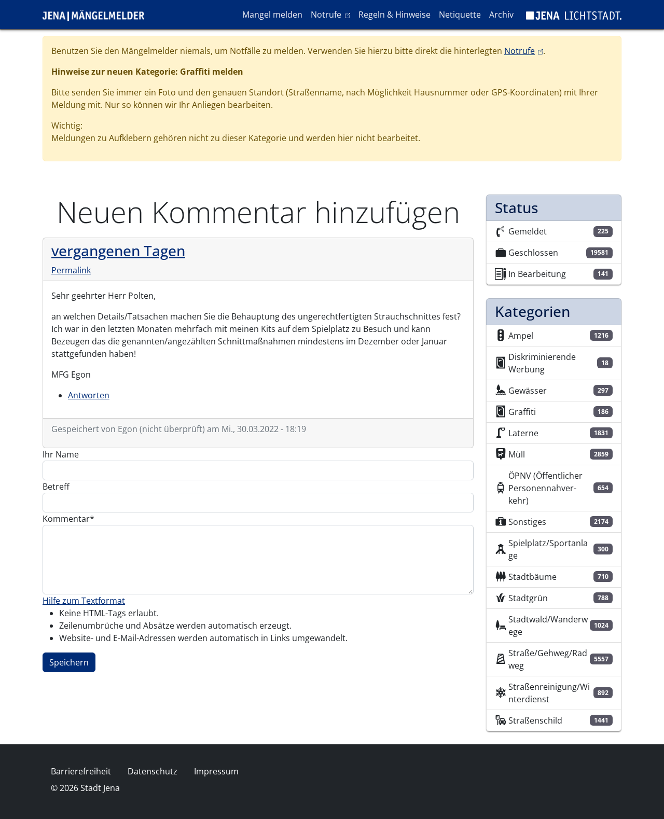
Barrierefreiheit (81, 771)
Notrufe (332, 14)
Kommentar (66, 518)
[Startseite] (98, 14)
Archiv (501, 14)
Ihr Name (61, 454)
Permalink (71, 270)
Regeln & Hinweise (394, 14)
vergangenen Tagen (118, 250)
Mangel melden (272, 14)
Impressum (216, 771)
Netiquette (460, 14)
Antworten (88, 395)
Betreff (56, 486)
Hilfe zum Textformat (84, 600)
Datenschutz (152, 771)
